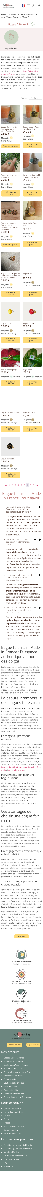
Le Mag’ (7, 1115)
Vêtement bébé (10, 1086)
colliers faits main (16, 770)
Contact (7, 1119)
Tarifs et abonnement (13, 1133)
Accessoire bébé (11, 1090)
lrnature (16, 376)
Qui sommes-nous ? (12, 1108)
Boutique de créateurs (18, 14)
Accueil (4, 14)
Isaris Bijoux (6, 141)
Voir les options (10, 146)
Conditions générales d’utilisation (18, 1145)
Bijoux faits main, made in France (18, 1072)
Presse (7, 1123)
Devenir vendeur (11, 1130)
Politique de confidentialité (15, 1156)
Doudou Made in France (14, 1093)
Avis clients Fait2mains (14, 1126)
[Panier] (39, 5)
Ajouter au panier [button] (32, 145)
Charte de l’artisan (12, 1159)
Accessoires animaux (13, 1075)
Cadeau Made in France (14, 1058)
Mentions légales (11, 1152)
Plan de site (9, 1166)
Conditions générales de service (18, 1148)
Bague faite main (14, 17)
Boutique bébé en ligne (14, 1083)
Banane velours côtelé (14, 1068)
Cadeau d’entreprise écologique (17, 1097)
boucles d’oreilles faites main (14, 767)
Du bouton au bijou (31, 285)
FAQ (5, 1163)
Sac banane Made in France (16, 1065)
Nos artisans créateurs (14, 1112)
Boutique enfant (11, 1079)
